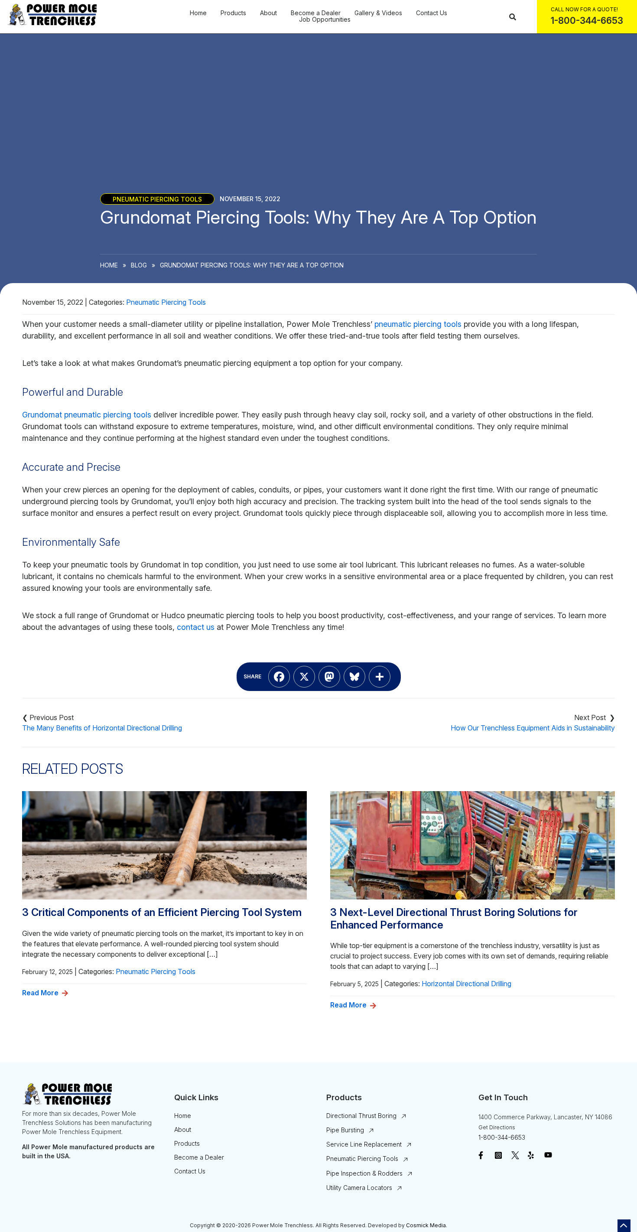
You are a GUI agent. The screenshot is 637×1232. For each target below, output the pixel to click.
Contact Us (431, 13)
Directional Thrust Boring (361, 1115)
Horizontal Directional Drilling (466, 983)
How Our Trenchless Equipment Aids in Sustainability (533, 728)
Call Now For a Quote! (584, 9)
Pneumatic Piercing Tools (157, 198)
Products (233, 13)
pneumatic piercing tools (418, 324)
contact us (195, 627)
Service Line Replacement (364, 1144)
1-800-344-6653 (501, 1137)
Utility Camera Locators (359, 1187)
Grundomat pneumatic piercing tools (86, 414)
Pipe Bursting (345, 1130)
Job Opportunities (325, 19)
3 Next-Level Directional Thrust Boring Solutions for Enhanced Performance (454, 918)
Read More (40, 992)
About (268, 13)
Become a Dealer (316, 13)
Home (198, 13)
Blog (139, 265)
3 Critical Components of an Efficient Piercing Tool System (162, 912)
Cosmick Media (426, 1225)
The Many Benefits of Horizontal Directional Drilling (102, 728)
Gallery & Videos (378, 13)
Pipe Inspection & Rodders (364, 1173)
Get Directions (496, 1127)
